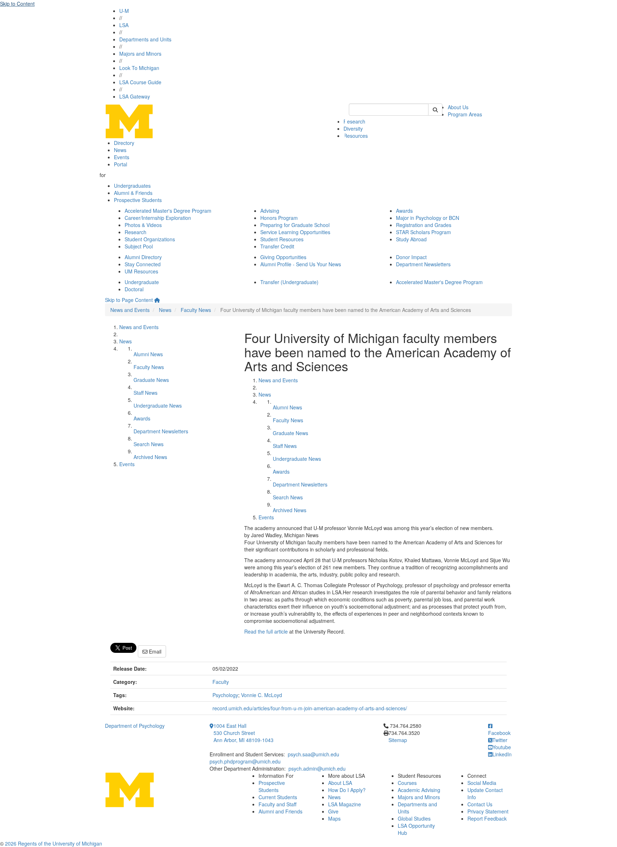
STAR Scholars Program (423, 232)
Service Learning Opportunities (295, 232)
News (120, 149)
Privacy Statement (487, 811)
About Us (458, 107)
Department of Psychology (135, 725)
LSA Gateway (134, 96)
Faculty (220, 681)
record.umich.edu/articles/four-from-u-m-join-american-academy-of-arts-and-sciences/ (309, 708)
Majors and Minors (140, 53)
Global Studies (414, 818)
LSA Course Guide (140, 82)
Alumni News (148, 354)
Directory (124, 142)
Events (121, 157)
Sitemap (397, 739)
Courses (407, 782)
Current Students (278, 797)
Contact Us (479, 804)
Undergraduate (142, 282)
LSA (124, 25)
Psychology (225, 695)
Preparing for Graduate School (295, 224)
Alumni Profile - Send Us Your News (300, 264)
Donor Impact (411, 257)
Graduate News (151, 379)
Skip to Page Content (129, 299)
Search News (149, 444)
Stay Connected (143, 264)
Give (333, 811)
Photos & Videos (143, 224)
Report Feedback (487, 818)
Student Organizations (150, 239)
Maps (334, 818)
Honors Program (279, 217)
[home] (157, 299)
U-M (124, 10)
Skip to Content (17, 3)
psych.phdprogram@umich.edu (245, 761)
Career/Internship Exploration (158, 217)
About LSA (340, 782)
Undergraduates (132, 185)
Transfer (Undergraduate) (289, 282)
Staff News (145, 392)
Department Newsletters (423, 264)
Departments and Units (145, 39)
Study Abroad (411, 239)
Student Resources (282, 239)
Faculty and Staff (277, 804)
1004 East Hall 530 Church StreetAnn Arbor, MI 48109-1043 (244, 732)
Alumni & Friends (133, 192)
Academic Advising (419, 789)
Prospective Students (138, 199)
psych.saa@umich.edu (313, 754)
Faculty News (196, 309)
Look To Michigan (139, 67)
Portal (120, 164)
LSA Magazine (344, 804)
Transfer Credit (277, 246)
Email (154, 651)
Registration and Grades (423, 224)
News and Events (130, 309)
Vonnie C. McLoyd (261, 695)
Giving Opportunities (283, 257)
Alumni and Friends (280, 811)
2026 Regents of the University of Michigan (53, 843)
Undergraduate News (158, 405)
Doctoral (134, 289)
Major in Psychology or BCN (427, 217)
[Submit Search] (435, 110)
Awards (404, 210)
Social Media (481, 782)
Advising (269, 210)
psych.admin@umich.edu (317, 768)
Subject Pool (139, 246)
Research (354, 121)
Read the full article (266, 631)
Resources (355, 135)
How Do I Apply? (347, 789)
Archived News (150, 456)
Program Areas (465, 114)
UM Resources (141, 271)
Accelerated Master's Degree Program (168, 210)
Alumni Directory (143, 257)
